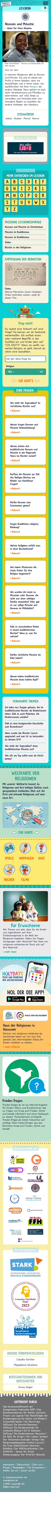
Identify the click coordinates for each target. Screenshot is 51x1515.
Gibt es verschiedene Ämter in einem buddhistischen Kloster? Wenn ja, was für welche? (24, 631)
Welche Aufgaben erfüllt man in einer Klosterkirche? (25, 547)
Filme (25, 879)
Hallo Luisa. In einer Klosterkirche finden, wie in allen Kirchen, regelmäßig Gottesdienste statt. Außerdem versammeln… (15, 553)
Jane (16, 70)
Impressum (8, 1464)
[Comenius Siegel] (25, 1296)
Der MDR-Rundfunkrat (25, 1448)
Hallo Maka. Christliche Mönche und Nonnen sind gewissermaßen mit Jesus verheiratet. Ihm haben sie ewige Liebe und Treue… (15, 662)
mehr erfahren (12, 1046)
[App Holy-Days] (25, 981)
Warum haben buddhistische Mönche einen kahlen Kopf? (24, 678)
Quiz (41, 858)
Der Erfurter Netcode (33, 1454)
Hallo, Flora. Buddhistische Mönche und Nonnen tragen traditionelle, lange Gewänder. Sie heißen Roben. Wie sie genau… (15, 531)
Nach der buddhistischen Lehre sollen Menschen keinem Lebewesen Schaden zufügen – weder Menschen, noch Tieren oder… (15, 460)
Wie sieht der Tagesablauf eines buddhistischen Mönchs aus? (21, 747)
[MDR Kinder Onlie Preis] (25, 1326)
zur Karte (25, 832)
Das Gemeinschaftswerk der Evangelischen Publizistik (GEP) (19, 1408)
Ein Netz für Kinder (13, 1436)
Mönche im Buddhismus (17, 232)
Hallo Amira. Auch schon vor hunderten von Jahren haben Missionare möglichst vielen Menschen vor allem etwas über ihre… (15, 578)
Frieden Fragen (12, 1100)
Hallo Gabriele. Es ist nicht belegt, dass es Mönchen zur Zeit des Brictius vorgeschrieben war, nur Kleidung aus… (15, 488)
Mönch (27, 118)
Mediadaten (19, 1467)
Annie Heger (25, 1387)
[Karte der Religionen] (25, 815)
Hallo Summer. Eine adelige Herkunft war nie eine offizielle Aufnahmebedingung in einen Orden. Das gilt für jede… (15, 612)
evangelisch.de (10, 1480)
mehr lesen (10, 951)
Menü (45, 3)
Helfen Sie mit (10, 1470)
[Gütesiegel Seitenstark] (25, 1267)
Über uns (37, 1464)
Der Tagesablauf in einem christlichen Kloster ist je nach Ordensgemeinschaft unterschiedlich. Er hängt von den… (15, 410)
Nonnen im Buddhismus (17, 237)
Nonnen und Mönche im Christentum (24, 226)
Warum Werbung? (25, 137)
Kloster (18, 118)
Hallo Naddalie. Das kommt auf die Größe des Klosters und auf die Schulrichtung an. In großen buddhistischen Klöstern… (15, 640)
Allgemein (25, 16)
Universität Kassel (12, 1421)
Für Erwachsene (36, 1467)
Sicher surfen (28, 1470)
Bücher (9, 879)
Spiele (9, 858)
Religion (34, 86)
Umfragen (25, 858)
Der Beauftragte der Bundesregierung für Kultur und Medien (25, 1417)
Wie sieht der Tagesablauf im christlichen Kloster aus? (25, 404)
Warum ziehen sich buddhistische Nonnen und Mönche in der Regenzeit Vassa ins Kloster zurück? (24, 451)
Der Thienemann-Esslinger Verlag (20, 1439)
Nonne (35, 118)
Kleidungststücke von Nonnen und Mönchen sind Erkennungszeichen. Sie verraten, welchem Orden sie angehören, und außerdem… (15, 432)
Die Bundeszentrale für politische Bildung (21, 1429)
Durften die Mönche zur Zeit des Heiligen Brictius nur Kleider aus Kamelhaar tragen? (25, 479)
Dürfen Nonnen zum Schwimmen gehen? (20, 504)
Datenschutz (23, 1464)
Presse (6, 1467)
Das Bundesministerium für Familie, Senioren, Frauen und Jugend (24, 1412)
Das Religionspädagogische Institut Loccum (23, 1441)
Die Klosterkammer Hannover (29, 1433)
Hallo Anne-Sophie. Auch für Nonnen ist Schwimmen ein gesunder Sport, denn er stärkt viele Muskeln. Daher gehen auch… (15, 509)
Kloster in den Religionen (18, 247)
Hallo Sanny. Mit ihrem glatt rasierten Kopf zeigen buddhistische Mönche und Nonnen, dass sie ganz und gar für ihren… (15, 683)
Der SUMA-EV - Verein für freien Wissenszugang (23, 1451)
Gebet (9, 118)
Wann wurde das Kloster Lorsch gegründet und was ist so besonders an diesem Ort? (24, 736)
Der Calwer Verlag (36, 1436)
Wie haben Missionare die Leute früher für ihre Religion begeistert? (23, 570)
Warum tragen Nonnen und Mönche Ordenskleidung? (24, 426)
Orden (8, 242)
